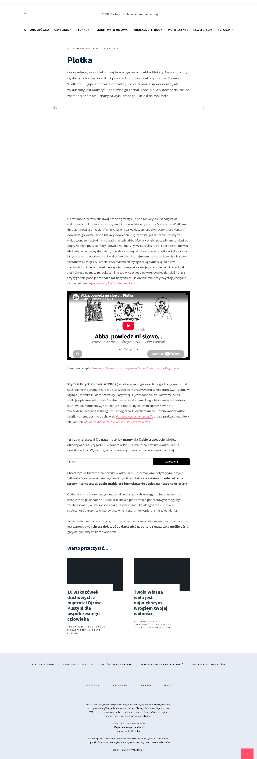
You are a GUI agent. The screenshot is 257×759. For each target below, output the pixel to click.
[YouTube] (234, 14)
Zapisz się (171, 461)
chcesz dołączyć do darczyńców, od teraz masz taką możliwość (138, 527)
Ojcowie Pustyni (108, 48)
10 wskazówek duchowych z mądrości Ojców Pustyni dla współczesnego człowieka (84, 605)
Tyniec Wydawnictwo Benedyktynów (152, 742)
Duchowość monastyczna (152, 624)
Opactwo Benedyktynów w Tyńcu (116, 742)
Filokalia (83, 30)
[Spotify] (240, 14)
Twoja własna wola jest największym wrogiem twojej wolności (150, 603)
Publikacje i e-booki (148, 30)
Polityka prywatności (208, 664)
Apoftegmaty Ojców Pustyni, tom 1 (113, 283)
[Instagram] (227, 14)
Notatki (139, 627)
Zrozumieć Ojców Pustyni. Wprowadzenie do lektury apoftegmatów (135, 368)
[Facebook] (220, 14)
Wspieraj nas (178, 30)
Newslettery (203, 30)
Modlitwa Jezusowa (112, 30)
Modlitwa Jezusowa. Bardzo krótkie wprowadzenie (117, 422)
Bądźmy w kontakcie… (117, 664)
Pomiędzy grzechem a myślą (134, 416)
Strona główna (36, 30)
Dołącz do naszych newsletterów (128, 723)
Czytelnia (61, 30)
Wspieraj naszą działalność (162, 664)
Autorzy (224, 30)
